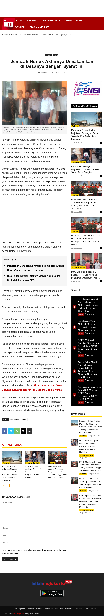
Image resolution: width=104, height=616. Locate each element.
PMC (87, 608)
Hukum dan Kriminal (32, 463)
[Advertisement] (52, 9)
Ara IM (44, 72)
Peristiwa (31, 20)
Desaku (78, 20)
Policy (93, 608)
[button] (99, 20)
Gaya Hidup (20, 27)
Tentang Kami (20, 608)
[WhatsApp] (17, 431)
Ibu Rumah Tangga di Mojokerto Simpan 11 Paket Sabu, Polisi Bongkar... (85, 169)
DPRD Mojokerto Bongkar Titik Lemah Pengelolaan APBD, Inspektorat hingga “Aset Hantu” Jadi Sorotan (57, 471)
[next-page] (8, 485)
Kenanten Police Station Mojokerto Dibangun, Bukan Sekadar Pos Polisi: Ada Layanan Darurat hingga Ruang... (90, 426)
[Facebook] (4, 431)
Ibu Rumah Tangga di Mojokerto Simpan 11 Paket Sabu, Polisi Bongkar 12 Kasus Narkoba (33, 471)
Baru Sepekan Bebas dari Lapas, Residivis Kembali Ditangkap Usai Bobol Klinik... (86, 275)
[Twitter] (11, 431)
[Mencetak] (29, 431)
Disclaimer (69, 608)
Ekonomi (66, 20)
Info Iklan (79, 608)
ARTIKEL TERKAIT (13, 444)
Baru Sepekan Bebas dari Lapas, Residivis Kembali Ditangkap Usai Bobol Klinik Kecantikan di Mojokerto (90, 501)
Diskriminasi (14, 419)
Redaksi (31, 608)
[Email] (23, 431)
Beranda (5, 34)
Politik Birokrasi (49, 20)
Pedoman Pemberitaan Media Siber (49, 608)
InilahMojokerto (18, 613)
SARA (24, 419)
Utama (19, 20)
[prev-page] (3, 485)
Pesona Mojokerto (39, 27)
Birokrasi (51, 463)
